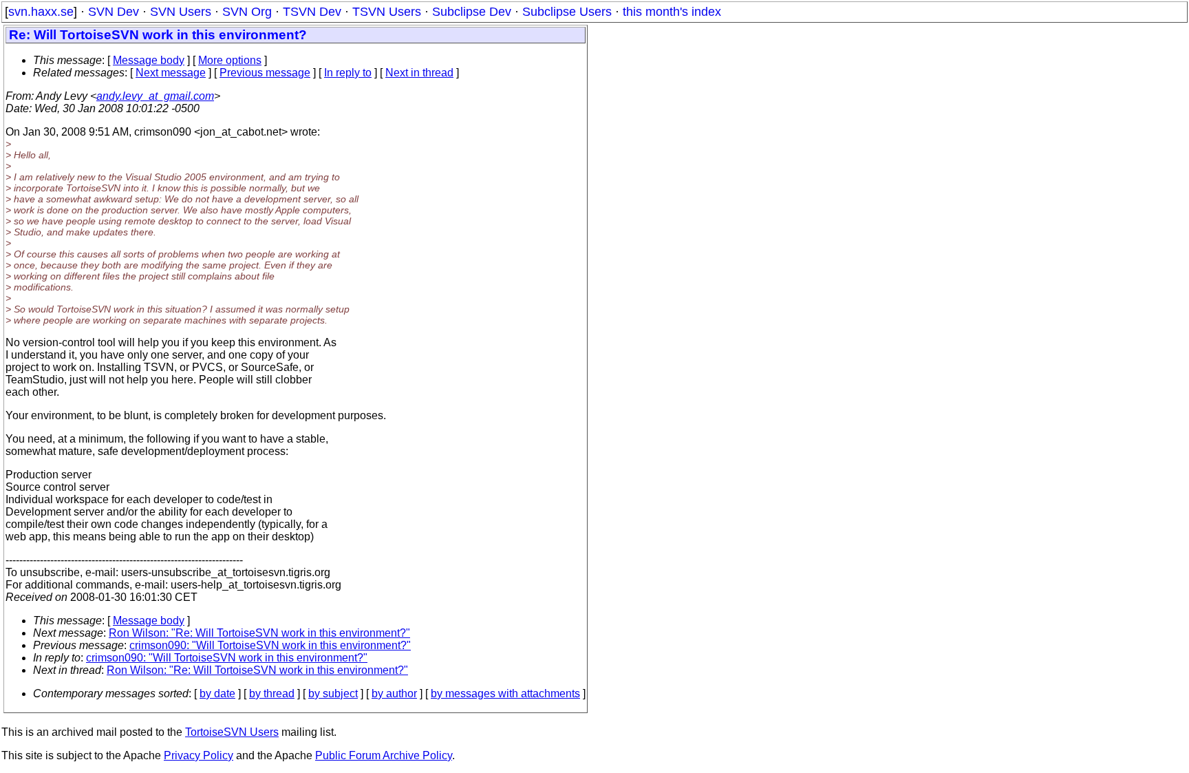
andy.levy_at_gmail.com (155, 96)
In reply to (348, 72)
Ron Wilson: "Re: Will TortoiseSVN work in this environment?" (259, 633)
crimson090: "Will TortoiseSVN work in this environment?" (270, 645)
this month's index (672, 12)
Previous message (264, 72)
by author (394, 693)
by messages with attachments (505, 693)
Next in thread (419, 72)
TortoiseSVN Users (232, 732)
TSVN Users (386, 12)
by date (217, 693)
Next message (171, 72)
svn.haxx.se (41, 12)
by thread (271, 693)
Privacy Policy (198, 755)
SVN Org (247, 12)
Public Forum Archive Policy (383, 755)
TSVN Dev (312, 12)
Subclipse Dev (471, 12)
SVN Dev (113, 12)
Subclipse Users (567, 12)
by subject (333, 693)
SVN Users (180, 12)
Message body (148, 60)
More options (229, 60)
